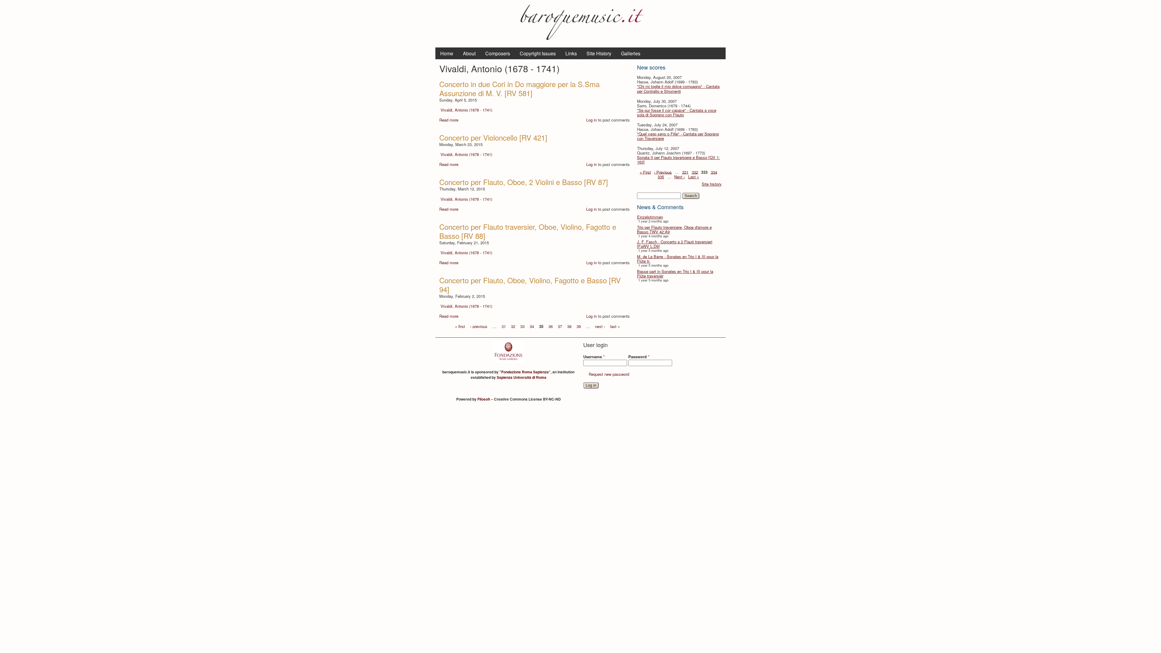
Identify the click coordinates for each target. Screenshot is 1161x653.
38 (569, 326)
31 (504, 326)
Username (594, 356)
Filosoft (483, 399)
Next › (679, 177)
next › (600, 326)
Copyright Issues (538, 53)
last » (615, 326)
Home (446, 53)
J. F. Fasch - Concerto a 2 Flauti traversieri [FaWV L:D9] (674, 244)
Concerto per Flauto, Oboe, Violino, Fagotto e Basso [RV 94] (530, 284)
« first (460, 326)
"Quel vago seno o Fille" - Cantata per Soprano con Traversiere (678, 136)
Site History (599, 53)
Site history (712, 184)
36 (550, 326)
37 (560, 326)
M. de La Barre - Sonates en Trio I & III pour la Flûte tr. (677, 258)
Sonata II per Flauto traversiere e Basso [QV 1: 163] (678, 159)
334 (714, 172)
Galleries (630, 53)
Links (571, 53)
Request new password (609, 374)
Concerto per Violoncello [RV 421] (493, 137)
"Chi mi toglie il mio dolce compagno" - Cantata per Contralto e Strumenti (678, 88)
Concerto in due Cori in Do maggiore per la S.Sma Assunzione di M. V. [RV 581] (519, 88)
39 (579, 326)
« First (645, 172)
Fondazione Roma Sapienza (525, 372)
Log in (591, 120)
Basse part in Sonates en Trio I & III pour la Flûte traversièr (675, 273)
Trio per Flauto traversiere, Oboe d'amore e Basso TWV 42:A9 (674, 229)
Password (638, 356)
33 (522, 326)
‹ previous (478, 326)
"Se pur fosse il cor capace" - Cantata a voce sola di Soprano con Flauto (676, 112)
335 (661, 177)
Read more (448, 120)
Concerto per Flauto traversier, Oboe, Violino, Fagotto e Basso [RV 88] (527, 231)
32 (513, 326)
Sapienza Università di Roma (521, 377)
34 (532, 326)
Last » (693, 177)
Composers (497, 53)
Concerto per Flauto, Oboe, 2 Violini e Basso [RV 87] (523, 182)
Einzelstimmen (650, 217)
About (469, 53)
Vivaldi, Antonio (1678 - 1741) (466, 110)
